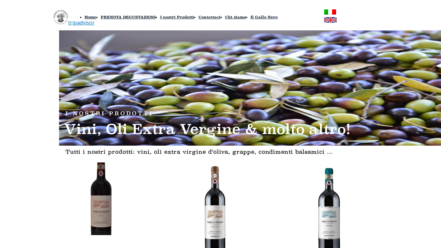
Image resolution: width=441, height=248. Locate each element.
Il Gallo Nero (264, 17)
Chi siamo (235, 17)
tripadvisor (81, 22)
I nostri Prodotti (177, 17)
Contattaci (210, 17)
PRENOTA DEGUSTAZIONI (128, 17)
